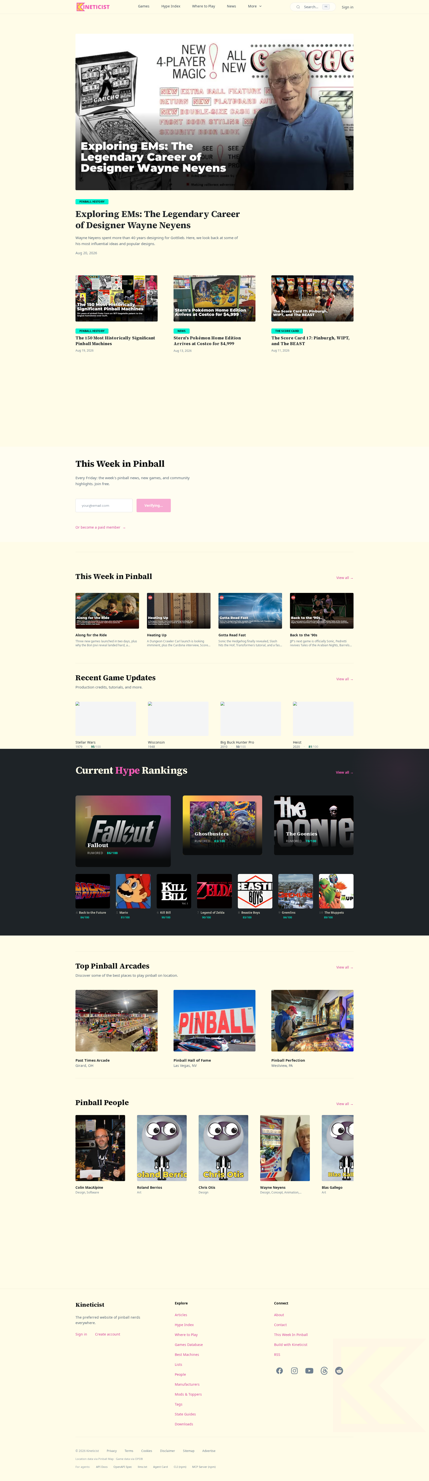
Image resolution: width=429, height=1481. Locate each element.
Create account (107, 1334)
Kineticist (89, 1304)
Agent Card (160, 1467)
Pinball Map (106, 1459)
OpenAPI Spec (122, 1467)
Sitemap (188, 1451)
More (252, 6)
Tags (178, 1404)
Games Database (189, 1344)
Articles (181, 1314)
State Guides (185, 1414)
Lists (178, 1364)
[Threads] (324, 1370)
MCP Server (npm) (203, 1467)
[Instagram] (294, 1370)
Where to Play (203, 6)
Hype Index (170, 6)
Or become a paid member (100, 527)
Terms (129, 1451)
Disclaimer (167, 1451)
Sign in (348, 7)
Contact (280, 1324)
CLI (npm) (180, 1467)
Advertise (208, 1451)
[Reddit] (339, 1370)
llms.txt (142, 1467)
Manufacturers (187, 1384)
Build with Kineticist (290, 1344)
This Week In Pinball (291, 1334)
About (279, 1314)
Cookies (146, 1451)
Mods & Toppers (188, 1394)
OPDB (139, 1459)
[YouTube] (309, 1370)
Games (143, 6)
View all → (345, 577)
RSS (277, 1354)
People (180, 1374)
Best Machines (187, 1354)
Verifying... (153, 505)
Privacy (112, 1451)
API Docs (101, 1467)
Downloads (184, 1424)
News (231, 6)
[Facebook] (279, 1370)
